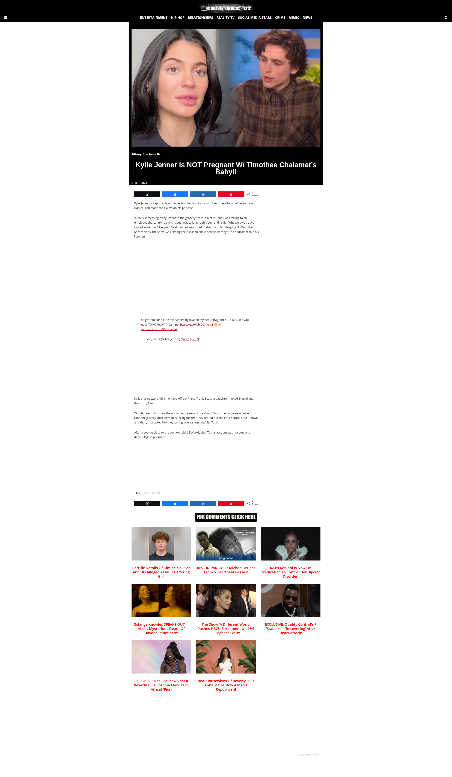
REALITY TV (225, 17)
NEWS (307, 17)
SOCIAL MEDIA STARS (255, 17)
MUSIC (294, 17)
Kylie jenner (153, 493)
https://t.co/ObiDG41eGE (196, 325)
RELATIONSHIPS (200, 17)
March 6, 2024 (190, 339)
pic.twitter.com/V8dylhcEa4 (159, 329)
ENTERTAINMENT (154, 17)
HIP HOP (177, 17)
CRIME (280, 17)
